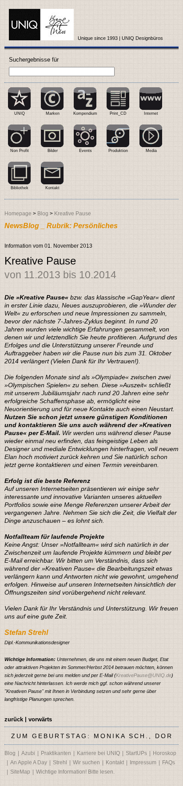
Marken (53, 113)
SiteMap (20, 772)
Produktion (118, 150)
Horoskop (164, 753)
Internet (151, 113)
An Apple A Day (28, 762)
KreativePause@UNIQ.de (143, 675)
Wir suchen (86, 762)
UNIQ (19, 113)
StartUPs (136, 753)
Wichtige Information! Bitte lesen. (75, 772)
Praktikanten (56, 753)
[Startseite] (41, 25)
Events (85, 150)
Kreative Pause (72, 213)
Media (151, 150)
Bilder (53, 150)
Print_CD (118, 113)
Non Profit (19, 150)
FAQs (168, 762)
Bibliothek (19, 188)
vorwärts (40, 719)
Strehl (60, 762)
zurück (13, 719)
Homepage (18, 213)
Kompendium (85, 113)
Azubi (28, 753)
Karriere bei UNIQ (98, 753)
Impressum (143, 762)
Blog (42, 213)
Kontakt (52, 188)
